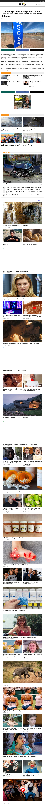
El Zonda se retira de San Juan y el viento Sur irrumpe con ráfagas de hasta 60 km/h (14, 82)
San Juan (6, 8)
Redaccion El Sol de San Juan (11, 18)
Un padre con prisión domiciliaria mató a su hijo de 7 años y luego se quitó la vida (23, 189)
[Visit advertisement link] (22, 103)
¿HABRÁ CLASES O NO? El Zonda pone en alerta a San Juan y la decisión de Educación (24, 194)
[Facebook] (40, 1)
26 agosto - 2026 (5, 130)
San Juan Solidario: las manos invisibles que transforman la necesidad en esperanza (11, 145)
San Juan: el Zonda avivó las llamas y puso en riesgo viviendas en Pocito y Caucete (13, 76)
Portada (2, 8)
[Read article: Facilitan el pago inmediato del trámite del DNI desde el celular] (33, 138)
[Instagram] (42, 1)
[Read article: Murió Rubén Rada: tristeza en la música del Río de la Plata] (26, 77)
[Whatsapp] (43, 1)
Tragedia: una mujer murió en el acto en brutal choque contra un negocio (21, 183)
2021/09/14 (21, 18)
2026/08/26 (10, 79)
